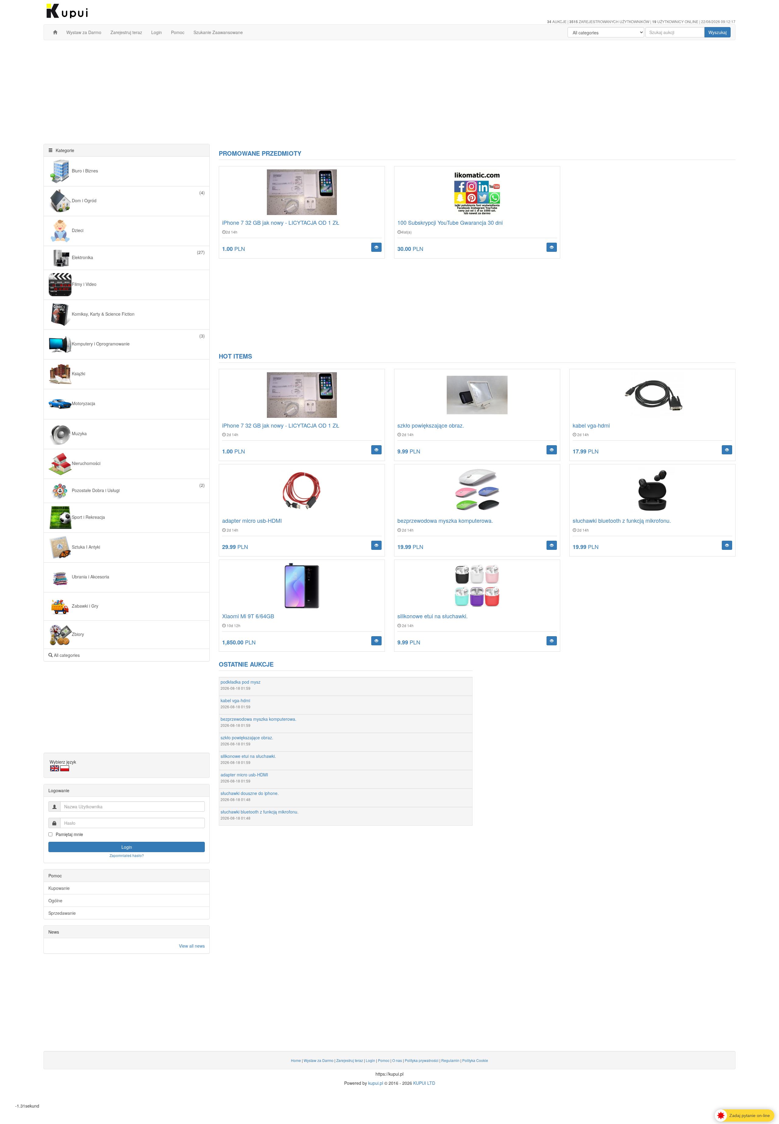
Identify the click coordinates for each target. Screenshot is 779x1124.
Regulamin (450, 1060)
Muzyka (79, 433)
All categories (66, 655)
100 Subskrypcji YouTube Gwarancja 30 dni (450, 222)
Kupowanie (59, 888)
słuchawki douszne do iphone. (250, 793)
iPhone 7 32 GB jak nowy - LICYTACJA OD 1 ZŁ (280, 222)
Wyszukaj (717, 32)
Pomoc (177, 32)
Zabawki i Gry (85, 605)
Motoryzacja (83, 404)
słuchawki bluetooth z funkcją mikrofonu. (622, 520)
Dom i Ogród (138, 196)
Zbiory (78, 634)
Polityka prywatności (421, 1060)
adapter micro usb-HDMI (252, 520)
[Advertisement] (389, 88)
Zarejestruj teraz (126, 32)
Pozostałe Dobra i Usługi (138, 487)
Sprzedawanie (62, 913)
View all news (192, 946)
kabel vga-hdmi (591, 425)
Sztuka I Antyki (86, 547)
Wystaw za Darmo (83, 32)
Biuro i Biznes (85, 171)
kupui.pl (375, 1083)
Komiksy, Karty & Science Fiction (103, 314)
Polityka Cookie (475, 1060)
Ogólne (55, 900)
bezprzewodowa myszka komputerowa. (445, 520)
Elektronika (138, 254)
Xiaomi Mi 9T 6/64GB (248, 616)
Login (156, 32)
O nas (397, 1060)
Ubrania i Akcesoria (90, 577)
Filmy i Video (84, 284)
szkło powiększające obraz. (430, 425)
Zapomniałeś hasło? (127, 855)
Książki (78, 374)
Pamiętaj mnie (68, 834)
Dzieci (77, 230)
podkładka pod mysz (240, 682)
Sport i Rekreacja (88, 517)
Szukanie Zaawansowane (218, 32)
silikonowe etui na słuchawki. (432, 616)
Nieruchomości (86, 463)
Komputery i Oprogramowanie (138, 340)
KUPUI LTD (424, 1083)
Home (296, 1060)
